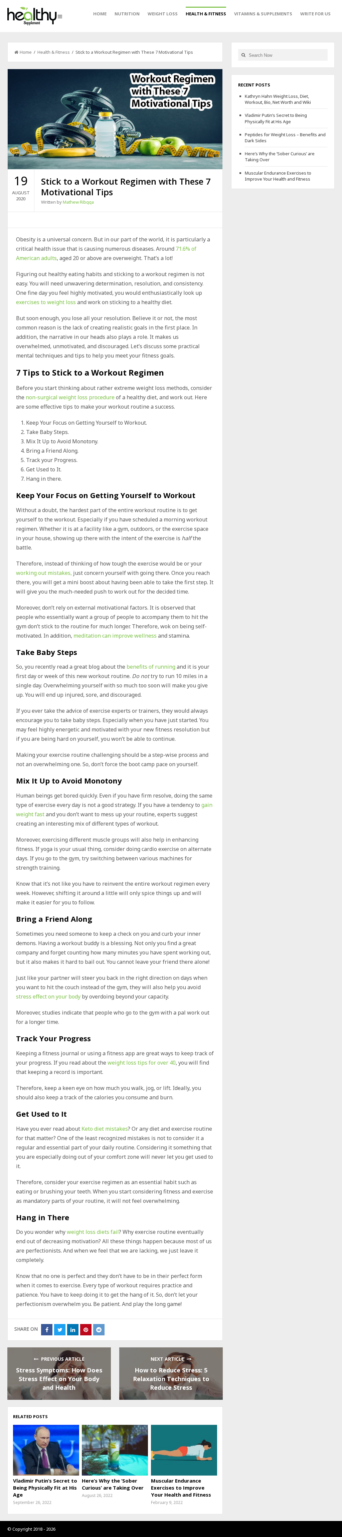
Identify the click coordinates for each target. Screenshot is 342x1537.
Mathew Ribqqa (78, 202)
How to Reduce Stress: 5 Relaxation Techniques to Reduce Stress (171, 1378)
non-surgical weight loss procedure (70, 397)
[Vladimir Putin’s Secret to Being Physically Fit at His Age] (46, 1450)
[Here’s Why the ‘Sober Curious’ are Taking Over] (115, 1450)
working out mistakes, (44, 573)
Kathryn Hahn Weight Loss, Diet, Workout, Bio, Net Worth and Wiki (278, 99)
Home (100, 14)
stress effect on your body (48, 996)
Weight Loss (163, 14)
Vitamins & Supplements (263, 14)
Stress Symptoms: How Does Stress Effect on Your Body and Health (59, 1378)
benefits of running (151, 666)
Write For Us (315, 14)
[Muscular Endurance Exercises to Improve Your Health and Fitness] (184, 1450)
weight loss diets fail (93, 1232)
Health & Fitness (206, 14)
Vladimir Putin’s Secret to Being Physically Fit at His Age (45, 1487)
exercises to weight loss (46, 302)
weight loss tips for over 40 (142, 1062)
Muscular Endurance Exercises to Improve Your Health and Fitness (181, 1487)
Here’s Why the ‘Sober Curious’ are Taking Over (113, 1484)
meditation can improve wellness (115, 635)
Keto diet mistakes (104, 1128)
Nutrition (127, 14)
